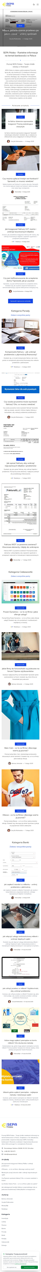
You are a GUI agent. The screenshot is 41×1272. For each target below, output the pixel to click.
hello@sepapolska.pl (10, 1154)
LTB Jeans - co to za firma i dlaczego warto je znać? (18, 1169)
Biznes (4, 1228)
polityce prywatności (20, 1263)
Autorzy (5, 1195)
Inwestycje (5, 1218)
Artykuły (5, 1159)
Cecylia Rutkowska (7, 1202)
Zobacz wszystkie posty (20, 315)
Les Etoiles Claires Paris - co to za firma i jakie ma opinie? (19, 1184)
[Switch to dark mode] (34, 4)
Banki (20, 26)
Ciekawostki (20, 608)
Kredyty (20, 174)
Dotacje (20, 274)
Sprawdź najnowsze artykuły (20, 301)
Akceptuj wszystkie (29, 1267)
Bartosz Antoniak (7, 1199)
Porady (20, 117)
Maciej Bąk (5, 1205)
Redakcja (4, 1209)
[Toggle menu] (38, 4)
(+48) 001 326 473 (9, 1151)
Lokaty (4, 1222)
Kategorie (6, 1214)
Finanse (4, 1225)
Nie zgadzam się (11, 1267)
